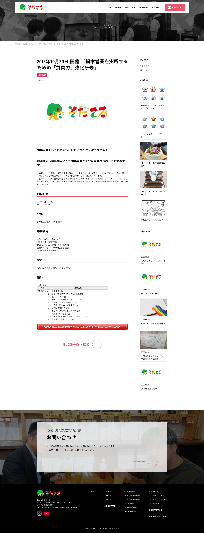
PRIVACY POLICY (157, 516)
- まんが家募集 (154, 503)
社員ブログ (144, 65)
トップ (93, 491)
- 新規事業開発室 (130, 511)
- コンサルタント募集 (156, 495)
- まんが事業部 (129, 503)
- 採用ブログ (108, 499)
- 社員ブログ (108, 495)
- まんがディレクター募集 (158, 499)
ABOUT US (130, 7)
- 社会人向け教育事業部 (132, 495)
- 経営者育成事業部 (130, 507)
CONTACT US (155, 510)
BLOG (27, 44)
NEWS (118, 7)
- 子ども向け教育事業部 (132, 499)
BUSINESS (143, 7)
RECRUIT (156, 7)
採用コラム (144, 69)
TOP (109, 7)
